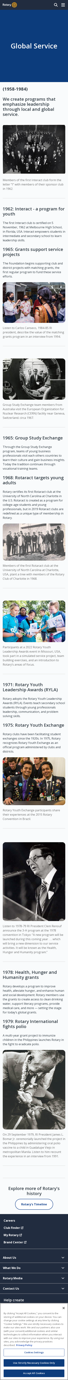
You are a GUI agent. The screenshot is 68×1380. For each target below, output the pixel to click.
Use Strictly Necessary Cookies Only (34, 1362)
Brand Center (13, 1242)
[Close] (64, 1308)
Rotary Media (12, 1278)
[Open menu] (63, 5)
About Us (9, 1258)
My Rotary (11, 1235)
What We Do (11, 1268)
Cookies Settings (34, 1352)
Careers (9, 1221)
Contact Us (11, 1289)
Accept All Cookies (34, 1373)
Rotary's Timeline (34, 1204)
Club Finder (12, 1228)
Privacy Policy (24, 1345)
